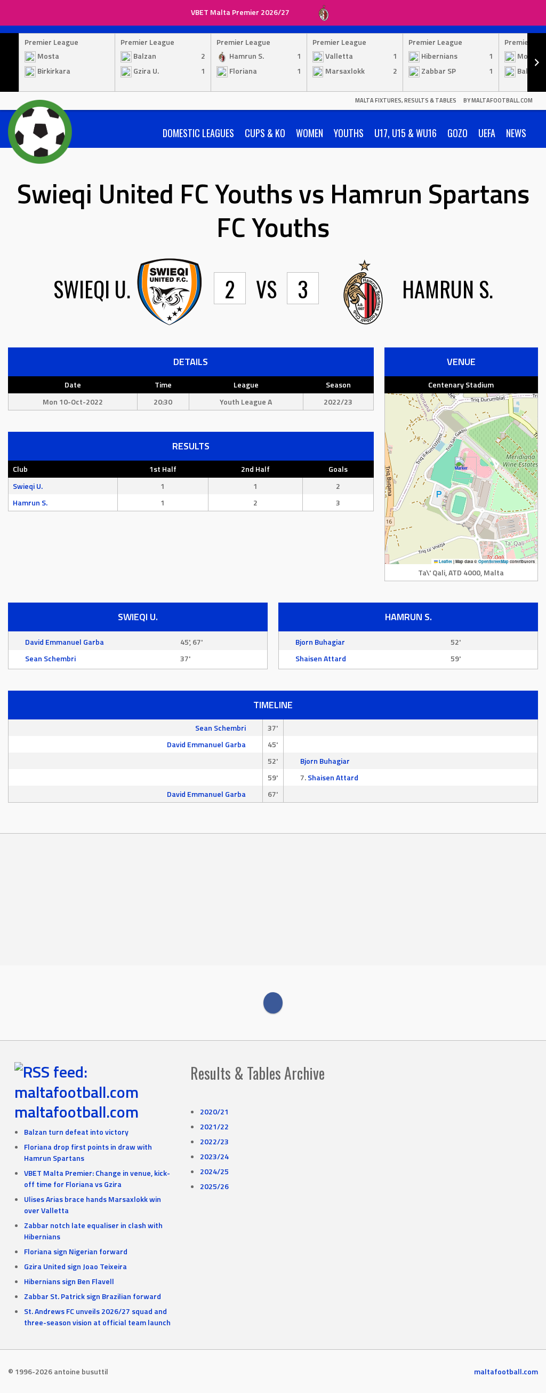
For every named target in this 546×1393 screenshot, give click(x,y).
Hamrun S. (30, 502)
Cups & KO (265, 133)
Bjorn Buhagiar (320, 641)
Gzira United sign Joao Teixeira (75, 1266)
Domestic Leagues (198, 133)
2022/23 (214, 1141)
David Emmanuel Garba (64, 641)
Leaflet (445, 561)
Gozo (457, 133)
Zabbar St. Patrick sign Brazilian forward (92, 1296)
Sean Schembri (50, 658)
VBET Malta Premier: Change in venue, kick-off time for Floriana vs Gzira (97, 1178)
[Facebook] (273, 1003)
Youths (349, 133)
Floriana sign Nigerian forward (75, 1251)
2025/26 (214, 1186)
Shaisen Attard (320, 658)
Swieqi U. (28, 486)
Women (309, 133)
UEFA (486, 133)
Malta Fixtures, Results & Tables (405, 100)
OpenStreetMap (493, 561)
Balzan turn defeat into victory (76, 1131)
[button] (461, 468)
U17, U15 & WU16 (405, 133)
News (516, 133)
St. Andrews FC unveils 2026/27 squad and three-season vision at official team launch (97, 1316)
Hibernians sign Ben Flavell (69, 1281)
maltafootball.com (76, 1111)
